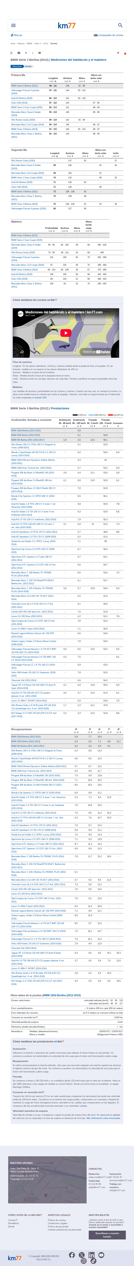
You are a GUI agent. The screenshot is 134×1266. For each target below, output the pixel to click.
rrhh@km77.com (117, 1190)
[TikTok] (93, 1260)
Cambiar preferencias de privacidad (64, 1229)
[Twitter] (82, 1254)
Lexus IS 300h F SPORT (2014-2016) (29, 700)
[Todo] (40, 53)
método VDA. (40, 397)
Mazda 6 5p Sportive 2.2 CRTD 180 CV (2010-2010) (35, 792)
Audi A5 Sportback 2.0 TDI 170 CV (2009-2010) (33, 536)
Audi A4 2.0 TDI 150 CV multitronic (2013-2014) (33, 519)
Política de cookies (57, 1220)
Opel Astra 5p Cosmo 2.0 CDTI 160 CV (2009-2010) (35, 839)
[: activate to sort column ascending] (113, 78)
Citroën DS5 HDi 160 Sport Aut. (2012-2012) (32, 611)
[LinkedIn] (91, 1254)
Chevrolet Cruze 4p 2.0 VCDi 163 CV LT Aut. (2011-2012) (38, 884)
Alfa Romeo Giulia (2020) (23, 120)
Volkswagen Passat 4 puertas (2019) (28, 208)
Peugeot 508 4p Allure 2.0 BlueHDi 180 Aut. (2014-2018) (37, 780)
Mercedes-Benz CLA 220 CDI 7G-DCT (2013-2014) (35, 880)
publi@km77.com (97, 1187)
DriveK (11, 1226)
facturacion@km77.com (120, 1180)
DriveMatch (13, 1223)
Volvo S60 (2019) (19, 103)
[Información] (11, 53)
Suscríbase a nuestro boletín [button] (107, 1235)
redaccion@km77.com (99, 1177)
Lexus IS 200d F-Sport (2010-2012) (27, 629)
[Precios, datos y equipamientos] (26, 53)
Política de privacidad (58, 1226)
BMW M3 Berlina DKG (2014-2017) (27, 440)
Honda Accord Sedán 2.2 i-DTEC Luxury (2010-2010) (36, 834)
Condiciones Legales (57, 1223)
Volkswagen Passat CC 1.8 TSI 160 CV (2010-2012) (36, 939)
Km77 (67, 25)
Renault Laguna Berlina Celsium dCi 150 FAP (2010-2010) (38, 911)
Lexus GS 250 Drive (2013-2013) (26, 616)
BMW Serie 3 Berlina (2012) (24, 86)
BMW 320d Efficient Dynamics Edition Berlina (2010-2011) (38, 766)
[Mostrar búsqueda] (120, 25)
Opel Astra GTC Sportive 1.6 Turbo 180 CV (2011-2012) (37, 844)
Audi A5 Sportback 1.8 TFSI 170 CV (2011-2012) (34, 532)
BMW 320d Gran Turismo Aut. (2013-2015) (31, 468)
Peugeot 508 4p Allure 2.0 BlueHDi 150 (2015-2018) (35, 775)
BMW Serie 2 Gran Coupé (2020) (26, 107)
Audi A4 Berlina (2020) (21, 98)
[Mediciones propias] (32, 53)
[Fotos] (19, 53)
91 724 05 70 (32, 1176)
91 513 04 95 (27, 1179)
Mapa (36, 1171)
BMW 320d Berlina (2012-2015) (26, 430)
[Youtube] (101, 1254)
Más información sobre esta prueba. (104, 1118)
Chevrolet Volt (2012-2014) (23, 680)
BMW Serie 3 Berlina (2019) (24, 129)
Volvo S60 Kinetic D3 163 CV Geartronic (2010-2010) (36, 943)
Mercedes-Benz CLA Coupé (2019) (27, 124)
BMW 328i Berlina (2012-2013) (25, 435)
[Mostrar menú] (13, 25)
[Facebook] (72, 1254)
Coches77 (13, 1220)
